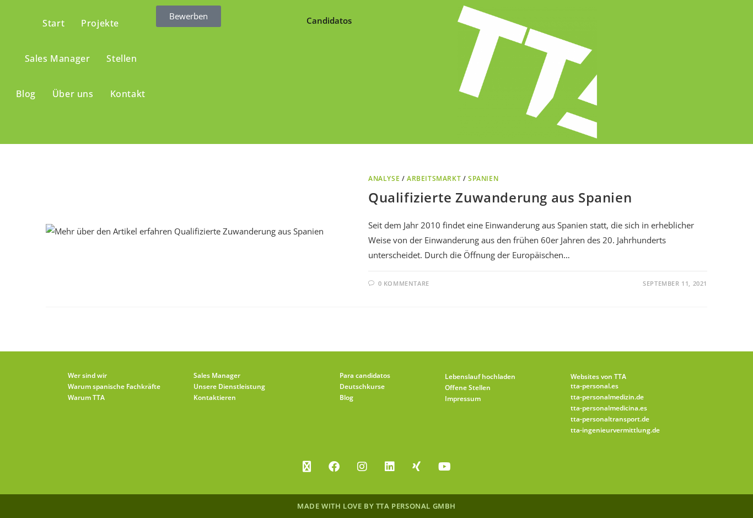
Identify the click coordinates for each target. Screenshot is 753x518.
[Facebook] (334, 467)
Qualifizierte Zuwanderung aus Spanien (500, 197)
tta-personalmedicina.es (609, 408)
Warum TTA (86, 397)
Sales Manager (216, 375)
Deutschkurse (362, 386)
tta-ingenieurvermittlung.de (615, 430)
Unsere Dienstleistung (229, 386)
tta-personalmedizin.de (607, 397)
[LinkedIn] (389, 467)
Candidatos (329, 20)
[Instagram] (362, 467)
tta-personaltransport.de (610, 419)
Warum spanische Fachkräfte (114, 386)
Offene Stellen (468, 387)
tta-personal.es (594, 386)
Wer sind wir (87, 375)
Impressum (463, 398)
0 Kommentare (403, 283)
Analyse (384, 178)
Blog (346, 397)
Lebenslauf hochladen (480, 376)
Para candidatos (365, 375)
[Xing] (416, 467)
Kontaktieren (214, 397)
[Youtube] (444, 467)
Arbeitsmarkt (434, 178)
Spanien (483, 178)
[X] (306, 467)
